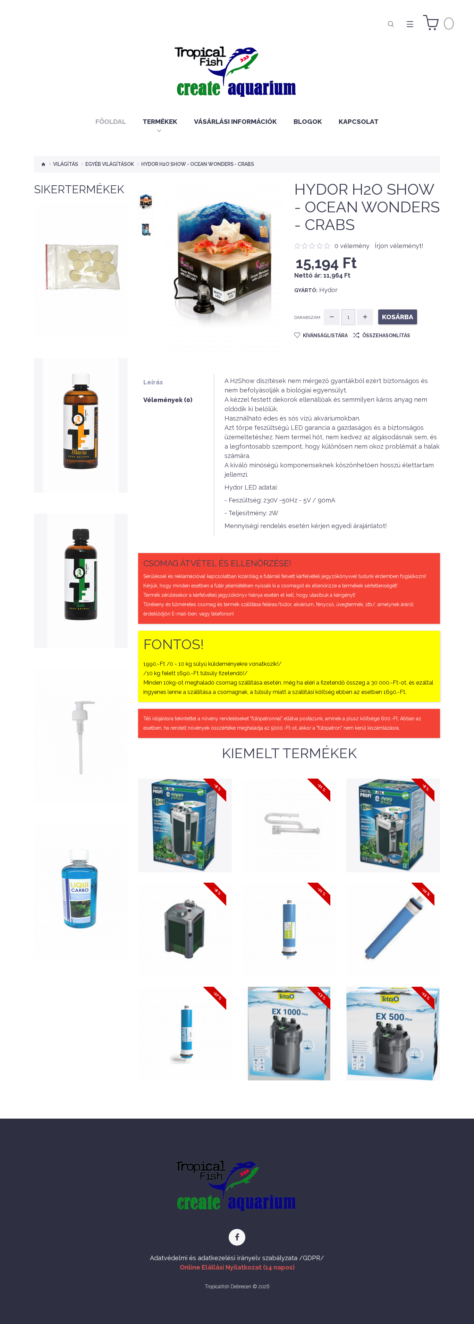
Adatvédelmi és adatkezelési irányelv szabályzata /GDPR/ (237, 1258)
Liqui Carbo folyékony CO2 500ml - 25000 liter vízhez (81, 890)
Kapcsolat (359, 121)
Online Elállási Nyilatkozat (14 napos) (237, 1267)
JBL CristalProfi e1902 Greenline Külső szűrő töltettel (184, 810)
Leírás (153, 382)
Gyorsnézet (185, 854)
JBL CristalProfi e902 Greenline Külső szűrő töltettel (393, 810)
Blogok (308, 121)
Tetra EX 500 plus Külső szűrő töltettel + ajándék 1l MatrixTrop (393, 1018)
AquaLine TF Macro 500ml (81, 435)
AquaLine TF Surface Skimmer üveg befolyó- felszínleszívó (289, 810)
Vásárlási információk (235, 121)
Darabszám (307, 317)
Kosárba (80, 296)
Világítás (65, 164)
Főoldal (110, 121)
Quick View (81, 313)
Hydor (328, 290)
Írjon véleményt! (399, 245)
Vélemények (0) (167, 400)
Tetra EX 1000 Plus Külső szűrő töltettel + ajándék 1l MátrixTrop (289, 1018)
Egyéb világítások (109, 164)
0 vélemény (352, 245)
